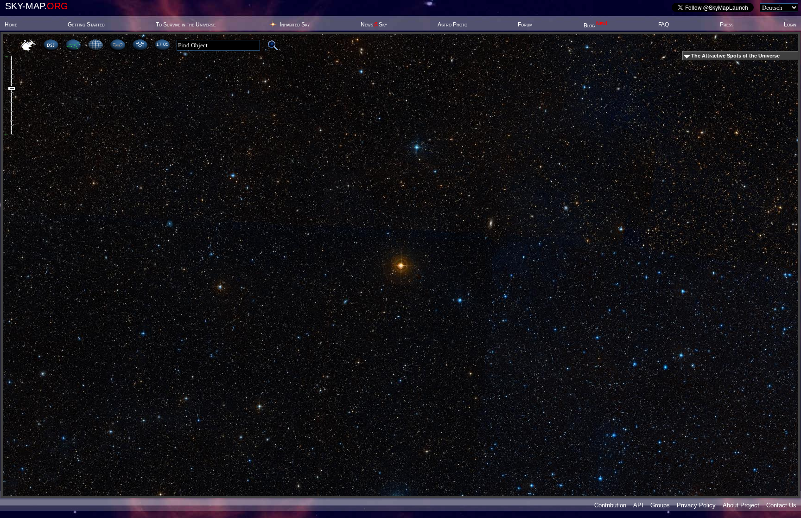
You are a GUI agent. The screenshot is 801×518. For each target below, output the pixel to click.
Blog (596, 25)
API (638, 505)
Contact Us (781, 505)
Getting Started (86, 24)
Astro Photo (452, 24)
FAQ (663, 24)
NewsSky (374, 24)
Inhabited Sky (295, 24)
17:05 (162, 44)
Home (11, 24)
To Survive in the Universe (186, 24)
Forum (525, 24)
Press (726, 24)
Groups (660, 505)
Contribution (610, 505)
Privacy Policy (696, 505)
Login (790, 24)
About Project (741, 505)
